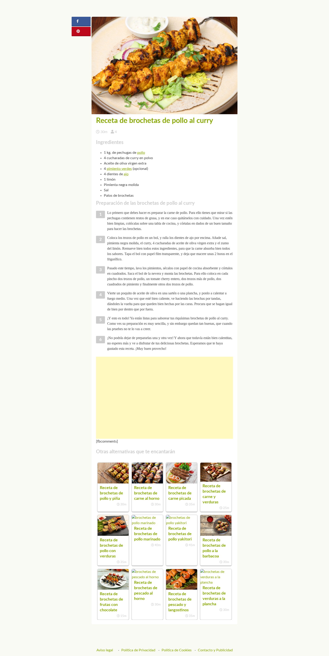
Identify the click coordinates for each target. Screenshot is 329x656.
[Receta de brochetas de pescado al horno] (147, 577)
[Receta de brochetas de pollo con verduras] (113, 534)
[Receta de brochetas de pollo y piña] (113, 482)
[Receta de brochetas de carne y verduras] (215, 480)
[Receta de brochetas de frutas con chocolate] (113, 588)
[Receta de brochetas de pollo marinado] (147, 523)
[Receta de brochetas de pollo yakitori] (181, 523)
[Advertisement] (164, 398)
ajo (126, 174)
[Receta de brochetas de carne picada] (181, 482)
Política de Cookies (177, 650)
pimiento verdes (119, 169)
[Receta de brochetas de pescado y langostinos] (181, 588)
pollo (141, 152)
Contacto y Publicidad (215, 650)
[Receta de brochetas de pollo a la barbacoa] (215, 534)
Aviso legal (104, 650)
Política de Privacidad (138, 650)
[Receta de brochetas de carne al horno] (147, 482)
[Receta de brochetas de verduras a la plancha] (215, 582)
